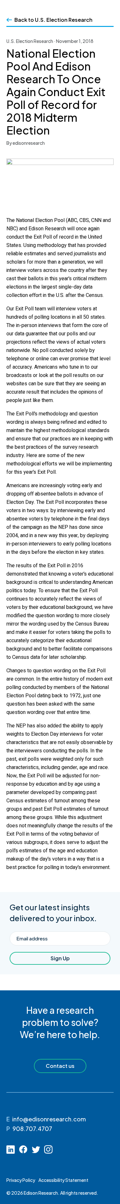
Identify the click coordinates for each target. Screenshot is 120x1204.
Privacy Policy (20, 1180)
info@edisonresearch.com (49, 1119)
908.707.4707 (32, 1128)
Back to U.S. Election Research (53, 19)
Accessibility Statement (63, 1180)
